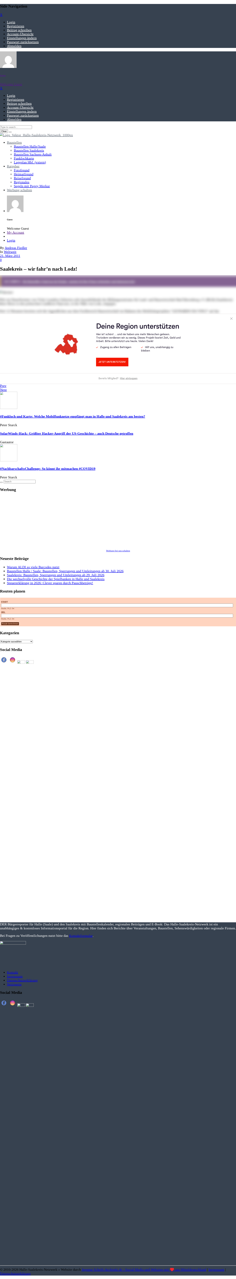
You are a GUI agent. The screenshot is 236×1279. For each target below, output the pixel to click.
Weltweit (10, 252)
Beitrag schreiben (19, 30)
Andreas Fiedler (16, 248)
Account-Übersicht (20, 34)
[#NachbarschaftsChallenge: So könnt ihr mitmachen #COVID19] (8, 460)
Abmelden (14, 46)
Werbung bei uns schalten (118, 550)
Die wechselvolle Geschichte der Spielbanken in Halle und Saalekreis (56, 579)
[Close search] (10, 132)
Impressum (15, 976)
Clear (4, 131)
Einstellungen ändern (22, 38)
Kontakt (12, 972)
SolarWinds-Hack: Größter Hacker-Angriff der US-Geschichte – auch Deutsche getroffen (66, 433)
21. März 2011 (10, 256)
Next (3, 390)
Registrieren (15, 26)
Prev (3, 386)
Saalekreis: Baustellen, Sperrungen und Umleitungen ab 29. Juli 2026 (55, 575)
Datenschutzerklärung (22, 980)
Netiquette (14, 984)
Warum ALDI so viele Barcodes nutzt (33, 567)
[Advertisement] (103, 520)
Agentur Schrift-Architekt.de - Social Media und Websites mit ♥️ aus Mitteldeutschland (144, 1269)
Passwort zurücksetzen (23, 42)
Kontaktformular (81, 935)
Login (11, 22)
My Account (15, 232)
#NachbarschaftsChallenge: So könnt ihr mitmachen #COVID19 (47, 468)
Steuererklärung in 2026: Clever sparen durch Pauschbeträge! (50, 583)
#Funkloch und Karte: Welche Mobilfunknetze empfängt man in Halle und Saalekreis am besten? (72, 416)
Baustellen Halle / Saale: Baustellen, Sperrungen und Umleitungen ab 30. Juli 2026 (65, 571)
